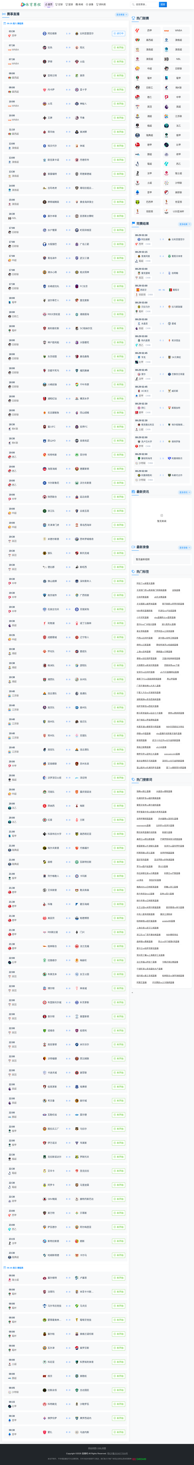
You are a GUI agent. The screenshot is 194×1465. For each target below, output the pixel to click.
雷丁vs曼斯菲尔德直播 (176, 767)
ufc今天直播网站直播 (169, 672)
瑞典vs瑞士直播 (144, 791)
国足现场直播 (143, 859)
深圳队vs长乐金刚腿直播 (173, 761)
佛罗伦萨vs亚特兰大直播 (147, 754)
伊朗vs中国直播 (144, 733)
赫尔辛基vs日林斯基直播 (147, 900)
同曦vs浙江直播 (171, 887)
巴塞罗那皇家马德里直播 (171, 839)
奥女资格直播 (143, 631)
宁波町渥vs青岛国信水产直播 (149, 969)
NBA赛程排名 (172, 935)
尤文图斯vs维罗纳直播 (147, 604)
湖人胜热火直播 (169, 624)
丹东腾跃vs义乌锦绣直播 (163, 982)
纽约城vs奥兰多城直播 (147, 975)
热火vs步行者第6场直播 (168, 941)
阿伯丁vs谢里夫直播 (146, 583)
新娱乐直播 (167, 832)
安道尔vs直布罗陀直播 (174, 846)
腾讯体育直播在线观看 (147, 832)
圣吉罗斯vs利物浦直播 (164, 859)
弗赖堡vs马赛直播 (164, 651)
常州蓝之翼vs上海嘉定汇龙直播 (150, 955)
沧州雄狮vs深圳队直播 (168, 819)
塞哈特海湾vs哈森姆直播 (167, 645)
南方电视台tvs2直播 (145, 894)
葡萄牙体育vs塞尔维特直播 (148, 805)
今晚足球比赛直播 (170, 962)
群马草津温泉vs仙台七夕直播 (149, 713)
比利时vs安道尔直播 (165, 825)
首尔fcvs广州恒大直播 (146, 624)
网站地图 (92, 1448)
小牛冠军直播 (143, 617)
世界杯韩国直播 (167, 853)
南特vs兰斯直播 (144, 645)
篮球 (70, 4)
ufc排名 (140, 880)
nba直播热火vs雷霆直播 (165, 617)
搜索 (163, 4)
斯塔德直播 (142, 740)
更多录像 (183, 548)
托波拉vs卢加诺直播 (167, 611)
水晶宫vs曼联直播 (164, 791)
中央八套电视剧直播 (146, 914)
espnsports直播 (144, 825)
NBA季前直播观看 (145, 611)
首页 (50, 4)
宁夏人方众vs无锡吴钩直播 (148, 692)
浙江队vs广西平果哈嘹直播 (148, 935)
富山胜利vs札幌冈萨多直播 (148, 767)
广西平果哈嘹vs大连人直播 (148, 686)
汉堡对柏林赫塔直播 (171, 658)
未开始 (120, 47)
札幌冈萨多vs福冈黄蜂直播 (148, 798)
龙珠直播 (176, 590)
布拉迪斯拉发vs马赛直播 (147, 873)
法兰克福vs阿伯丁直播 (147, 962)
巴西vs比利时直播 (145, 638)
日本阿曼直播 (143, 597)
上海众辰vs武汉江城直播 (147, 928)
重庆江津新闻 (166, 914)
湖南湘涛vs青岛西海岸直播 (148, 699)
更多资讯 (183, 492)
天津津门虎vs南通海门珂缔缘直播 (151, 590)
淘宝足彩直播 (155, 880)
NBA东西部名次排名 (175, 727)
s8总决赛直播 (160, 597)
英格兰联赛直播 (144, 747)
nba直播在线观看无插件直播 (169, 733)
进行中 (120, 33)
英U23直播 (163, 866)
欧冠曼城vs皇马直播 (175, 907)
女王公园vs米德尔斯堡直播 (148, 907)
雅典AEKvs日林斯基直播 (147, 887)
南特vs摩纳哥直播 (176, 713)
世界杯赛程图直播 (145, 819)
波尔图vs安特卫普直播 (168, 638)
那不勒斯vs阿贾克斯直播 (173, 604)
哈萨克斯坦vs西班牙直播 (147, 706)
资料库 (102, 4)
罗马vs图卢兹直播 (145, 866)
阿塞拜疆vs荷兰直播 (146, 853)
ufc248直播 (161, 747)
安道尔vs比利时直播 (146, 672)
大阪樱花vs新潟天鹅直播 (147, 665)
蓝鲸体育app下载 (172, 665)
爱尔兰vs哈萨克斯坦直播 (147, 948)
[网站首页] (30, 4)
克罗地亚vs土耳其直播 (164, 631)
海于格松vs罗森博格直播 (147, 720)
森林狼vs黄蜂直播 (145, 941)
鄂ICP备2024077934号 (117, 1453)
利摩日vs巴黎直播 (172, 873)
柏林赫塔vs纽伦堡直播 (147, 921)
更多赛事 (120, 15)
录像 (91, 4)
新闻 (81, 4)
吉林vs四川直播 (167, 894)
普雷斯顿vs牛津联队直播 (147, 846)
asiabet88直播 (168, 921)
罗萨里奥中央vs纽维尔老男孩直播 (151, 812)
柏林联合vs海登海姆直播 (173, 975)
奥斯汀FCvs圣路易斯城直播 (149, 679)
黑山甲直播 (172, 679)
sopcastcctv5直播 (172, 754)
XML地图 (102, 1448)
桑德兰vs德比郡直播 (146, 839)
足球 (60, 4)
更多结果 (183, 224)
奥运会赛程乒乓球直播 (147, 761)
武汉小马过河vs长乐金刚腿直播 (166, 740)
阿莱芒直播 (142, 982)
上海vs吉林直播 (144, 651)
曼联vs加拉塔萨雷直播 (147, 658)
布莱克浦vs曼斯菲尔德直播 (148, 727)
